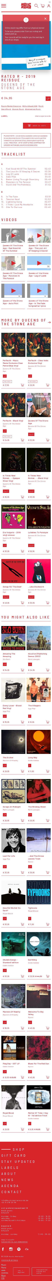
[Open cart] (43, 6)
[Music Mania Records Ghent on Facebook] (3, 1249)
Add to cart (39, 125)
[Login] (49, 6)
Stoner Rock (18, 109)
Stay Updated (18, 1161)
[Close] (45, 18)
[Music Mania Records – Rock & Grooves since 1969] (26, 6)
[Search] (36, 6)
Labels (10, 1167)
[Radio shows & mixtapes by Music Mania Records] (26, 1249)
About (9, 1173)
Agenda (10, 1186)
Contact (12, 1192)
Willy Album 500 (29, 106)
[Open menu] (3, 5)
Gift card (14, 1155)
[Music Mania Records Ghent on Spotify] (19, 1249)
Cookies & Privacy (9, 1260)
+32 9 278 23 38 (8, 1202)
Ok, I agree (21, 1271)
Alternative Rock (33, 109)
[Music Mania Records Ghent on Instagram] (11, 1249)
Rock (41, 106)
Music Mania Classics (11, 106)
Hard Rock (6, 109)
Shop (19, 1149)
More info (3, 1276)
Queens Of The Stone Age (18, 86)
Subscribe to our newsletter (14, 1242)
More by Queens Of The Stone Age (24, 322)
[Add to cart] (22, 385)
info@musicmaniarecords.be (14, 1200)
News (7, 1179)
